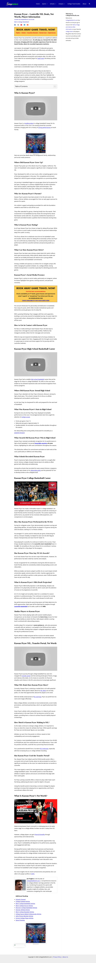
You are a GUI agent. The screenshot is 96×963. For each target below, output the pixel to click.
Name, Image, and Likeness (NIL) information (73, 27)
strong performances (44, 127)
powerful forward (19, 433)
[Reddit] (27, 24)
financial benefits (40, 834)
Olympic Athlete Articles (23, 910)
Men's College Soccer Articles (24, 906)
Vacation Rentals (32, 33)
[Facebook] (15, 24)
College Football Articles (23, 901)
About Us (65, 957)
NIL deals (43, 690)
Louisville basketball (20, 606)
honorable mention (41, 443)
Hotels (24, 33)
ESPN (32, 874)
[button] (46, 4)
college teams (69, 31)
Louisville (16, 19)
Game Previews (20, 920)
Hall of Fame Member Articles (24, 916)
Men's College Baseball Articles (25, 912)
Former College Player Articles (24, 918)
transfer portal (26, 676)
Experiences (52, 33)
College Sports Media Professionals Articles (28, 914)
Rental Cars (43, 33)
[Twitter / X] (18, 24)
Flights (18, 33)
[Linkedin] (24, 24)
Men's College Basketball (21, 22)
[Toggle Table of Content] (54, 86)
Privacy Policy (57, 957)
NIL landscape (44, 748)
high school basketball (37, 379)
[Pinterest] (21, 24)
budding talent (29, 123)
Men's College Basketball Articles (25, 903)
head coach (40, 58)
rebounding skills (36, 470)
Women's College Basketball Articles (26, 908)
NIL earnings (37, 697)
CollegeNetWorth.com (33, 881)
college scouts (26, 417)
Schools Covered (21, 899)
